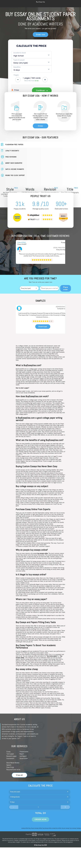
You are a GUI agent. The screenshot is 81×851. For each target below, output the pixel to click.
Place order (65, 288)
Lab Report (23, 756)
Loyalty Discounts (12, 151)
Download (42, 326)
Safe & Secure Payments (14, 169)
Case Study (10, 767)
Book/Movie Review (12, 763)
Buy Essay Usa (40, 2)
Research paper (11, 756)
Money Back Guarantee (13, 163)
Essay (8, 751)
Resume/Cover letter (13, 769)
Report (22, 754)
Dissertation (24, 758)
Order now (40, 34)
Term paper (10, 754)
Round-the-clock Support (15, 175)
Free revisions (10, 157)
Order (40, 126)
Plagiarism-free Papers (14, 144)
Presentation (24, 751)
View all (19, 775)
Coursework (10, 758)
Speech (8, 765)
